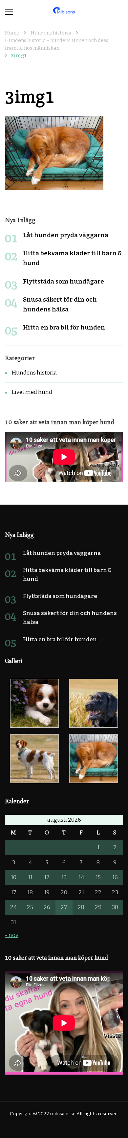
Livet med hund (31, 392)
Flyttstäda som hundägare (63, 281)
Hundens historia (51, 33)
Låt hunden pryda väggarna (65, 235)
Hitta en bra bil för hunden (64, 327)
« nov (11, 935)
